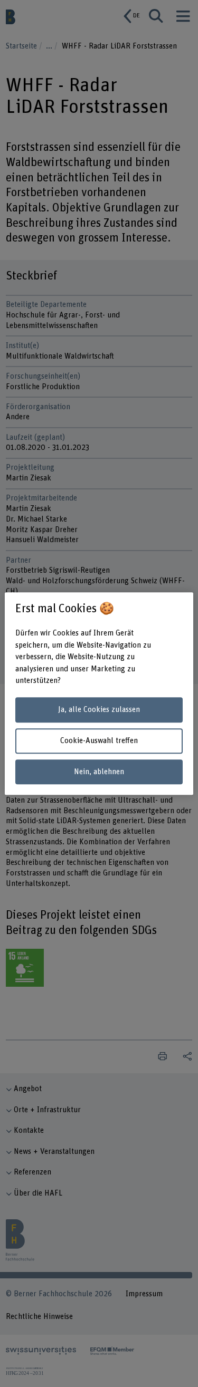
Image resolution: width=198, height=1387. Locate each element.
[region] (99, 693)
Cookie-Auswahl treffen (99, 741)
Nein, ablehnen (99, 772)
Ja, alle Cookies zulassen (99, 710)
